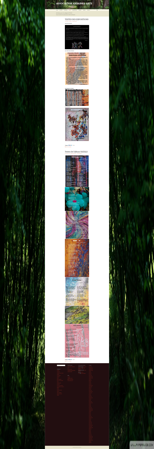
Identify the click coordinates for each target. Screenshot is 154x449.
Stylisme (58, 391)
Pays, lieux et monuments (60, 385)
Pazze (79, 373)
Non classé (58, 384)
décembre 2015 (91, 425)
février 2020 (90, 401)
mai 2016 (90, 420)
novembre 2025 (91, 369)
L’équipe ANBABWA (83, 373)
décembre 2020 (91, 397)
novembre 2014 (91, 437)
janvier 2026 (90, 366)
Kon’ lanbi (82, 372)
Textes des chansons (73, 153)
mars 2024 (90, 374)
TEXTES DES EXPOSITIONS (76, 19)
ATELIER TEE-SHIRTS (70, 371)
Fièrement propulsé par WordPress (77, 447)
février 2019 (90, 407)
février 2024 (90, 375)
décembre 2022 (91, 385)
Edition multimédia (59, 379)
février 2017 (90, 416)
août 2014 (90, 441)
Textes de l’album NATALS (76, 152)
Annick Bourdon (75, 21)
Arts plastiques (59, 375)
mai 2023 (90, 381)
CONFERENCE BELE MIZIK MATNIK (71, 370)
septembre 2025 (91, 370)
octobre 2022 (90, 386)
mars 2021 (90, 395)
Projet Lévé (84, 366)
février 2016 (90, 422)
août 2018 (90, 411)
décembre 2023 (91, 376)
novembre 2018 (91, 410)
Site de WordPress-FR (70, 380)
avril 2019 (90, 406)
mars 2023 (90, 384)
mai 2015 (90, 431)
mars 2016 (90, 421)
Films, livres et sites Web (60, 380)
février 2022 (90, 390)
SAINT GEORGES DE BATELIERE (71, 366)
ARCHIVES (58, 374)
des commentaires (70, 379)
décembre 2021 (91, 391)
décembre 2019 (91, 402)
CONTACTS (58, 376)
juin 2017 (90, 412)
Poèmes (58, 388)
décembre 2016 (91, 417)
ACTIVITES (58, 370)
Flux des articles (70, 378)
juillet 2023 (90, 380)
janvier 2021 (90, 396)
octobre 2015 (90, 426)
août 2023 (90, 379)
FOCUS (71, 21)
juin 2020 (90, 400)
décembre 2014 (91, 436)
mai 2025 (90, 371)
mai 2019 (90, 405)
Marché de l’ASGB (70, 369)
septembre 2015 (91, 427)
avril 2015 (90, 432)
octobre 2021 (90, 392)
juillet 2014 (90, 442)
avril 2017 (90, 415)
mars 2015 (90, 433)
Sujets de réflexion (59, 392)
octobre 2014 (90, 438)
